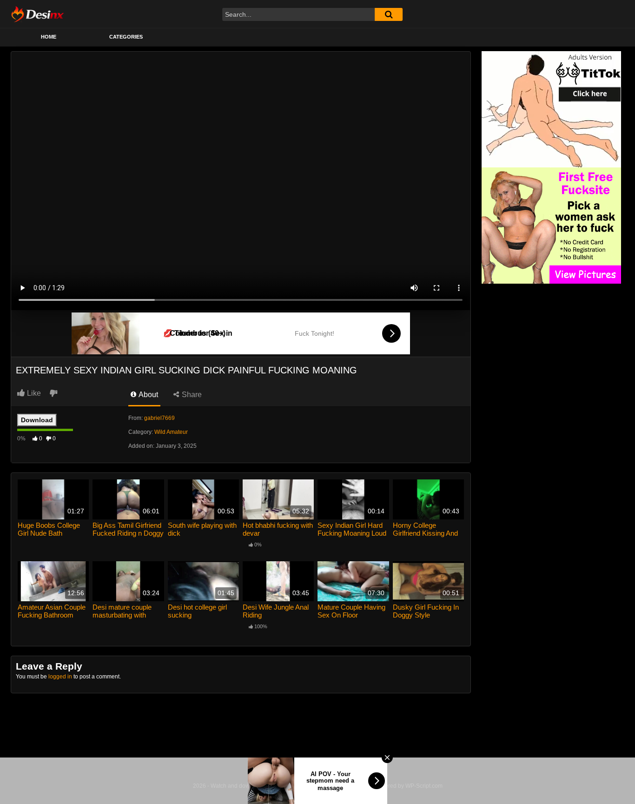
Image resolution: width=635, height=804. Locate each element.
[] (389, 14)
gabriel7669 (159, 418)
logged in (60, 676)
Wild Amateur (171, 432)
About (147, 395)
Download (37, 420)
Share (191, 395)
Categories (126, 37)
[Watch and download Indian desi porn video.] (37, 14)
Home (48, 37)
